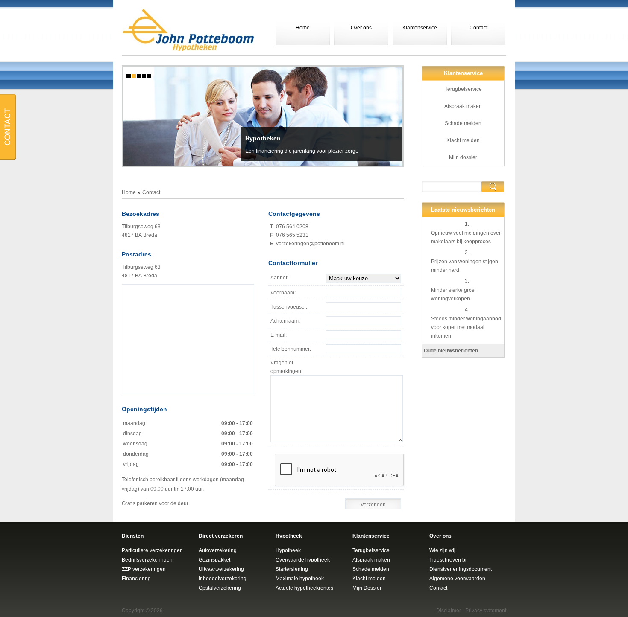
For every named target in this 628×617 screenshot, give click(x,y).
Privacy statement (485, 611)
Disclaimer (448, 611)
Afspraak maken (463, 106)
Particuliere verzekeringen (152, 550)
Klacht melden (463, 140)
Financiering (136, 579)
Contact (478, 28)
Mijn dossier (463, 157)
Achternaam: (285, 321)
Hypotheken (263, 138)
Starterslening (292, 569)
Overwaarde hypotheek (303, 560)
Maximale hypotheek (300, 579)
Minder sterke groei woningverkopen (453, 294)
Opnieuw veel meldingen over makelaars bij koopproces (466, 237)
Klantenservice (419, 28)
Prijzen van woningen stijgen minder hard (464, 266)
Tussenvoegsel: (288, 307)
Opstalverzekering (220, 588)
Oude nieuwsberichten (451, 351)
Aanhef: (279, 278)
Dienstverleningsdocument (460, 569)
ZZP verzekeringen (144, 569)
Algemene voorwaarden (457, 579)
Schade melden (463, 123)
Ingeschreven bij (448, 560)
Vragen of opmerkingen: (286, 367)
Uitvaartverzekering (221, 569)
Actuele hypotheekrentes (304, 588)
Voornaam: (283, 293)
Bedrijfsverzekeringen (147, 560)
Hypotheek (288, 550)
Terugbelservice (463, 89)
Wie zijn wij (442, 550)
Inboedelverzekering (223, 579)
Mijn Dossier (366, 588)
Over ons (361, 28)
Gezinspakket (214, 560)
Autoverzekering (218, 550)
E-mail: (278, 335)
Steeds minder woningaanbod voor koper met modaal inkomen (466, 327)
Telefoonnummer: (290, 349)
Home (303, 28)
